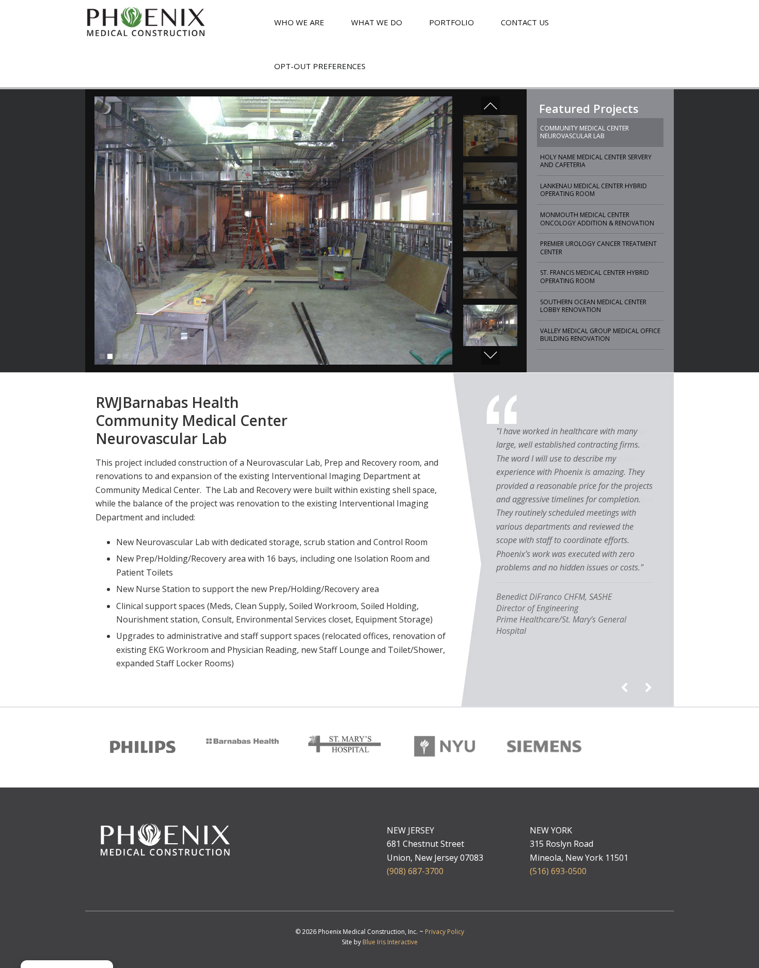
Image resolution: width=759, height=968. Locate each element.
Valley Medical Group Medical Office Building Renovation (600, 334)
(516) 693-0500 (558, 871)
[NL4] (490, 278)
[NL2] (490, 135)
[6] (141, 356)
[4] (125, 356)
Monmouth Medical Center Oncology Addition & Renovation (597, 218)
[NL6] (490, 325)
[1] (102, 356)
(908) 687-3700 (415, 871)
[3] (117, 356)
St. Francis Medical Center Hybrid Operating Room (594, 276)
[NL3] (490, 183)
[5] (133, 356)
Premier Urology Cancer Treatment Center (598, 247)
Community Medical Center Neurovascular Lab (584, 132)
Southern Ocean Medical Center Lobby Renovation (593, 306)
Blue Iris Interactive (390, 942)
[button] (490, 105)
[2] (110, 356)
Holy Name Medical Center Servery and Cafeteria (596, 161)
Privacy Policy (444, 931)
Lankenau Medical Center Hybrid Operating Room (593, 190)
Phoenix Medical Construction (146, 23)
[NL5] (490, 230)
